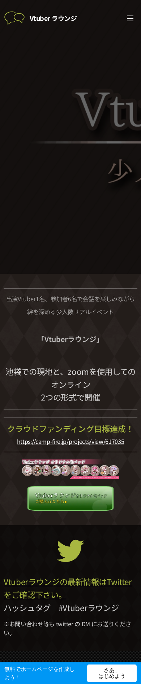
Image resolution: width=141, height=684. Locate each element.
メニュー (130, 18)
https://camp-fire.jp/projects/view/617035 (70, 441)
